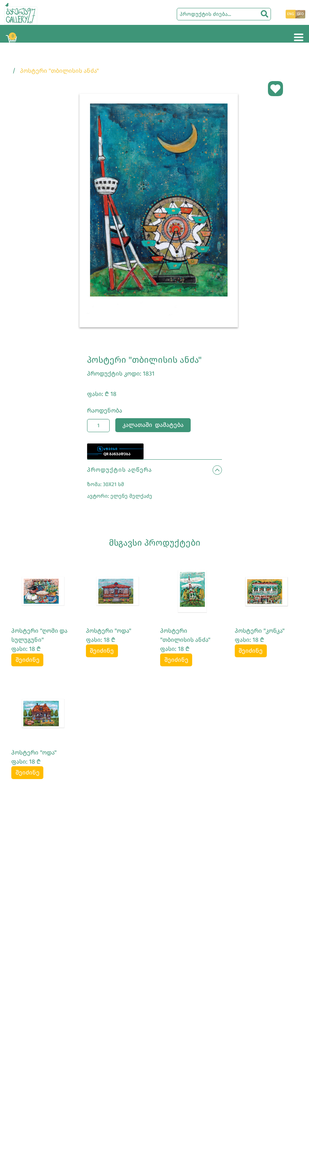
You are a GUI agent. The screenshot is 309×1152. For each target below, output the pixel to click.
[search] (265, 14)
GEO (300, 14)
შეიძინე (27, 659)
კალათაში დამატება (153, 424)
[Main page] (21, 13)
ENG (290, 14)
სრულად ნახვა (42, 590)
